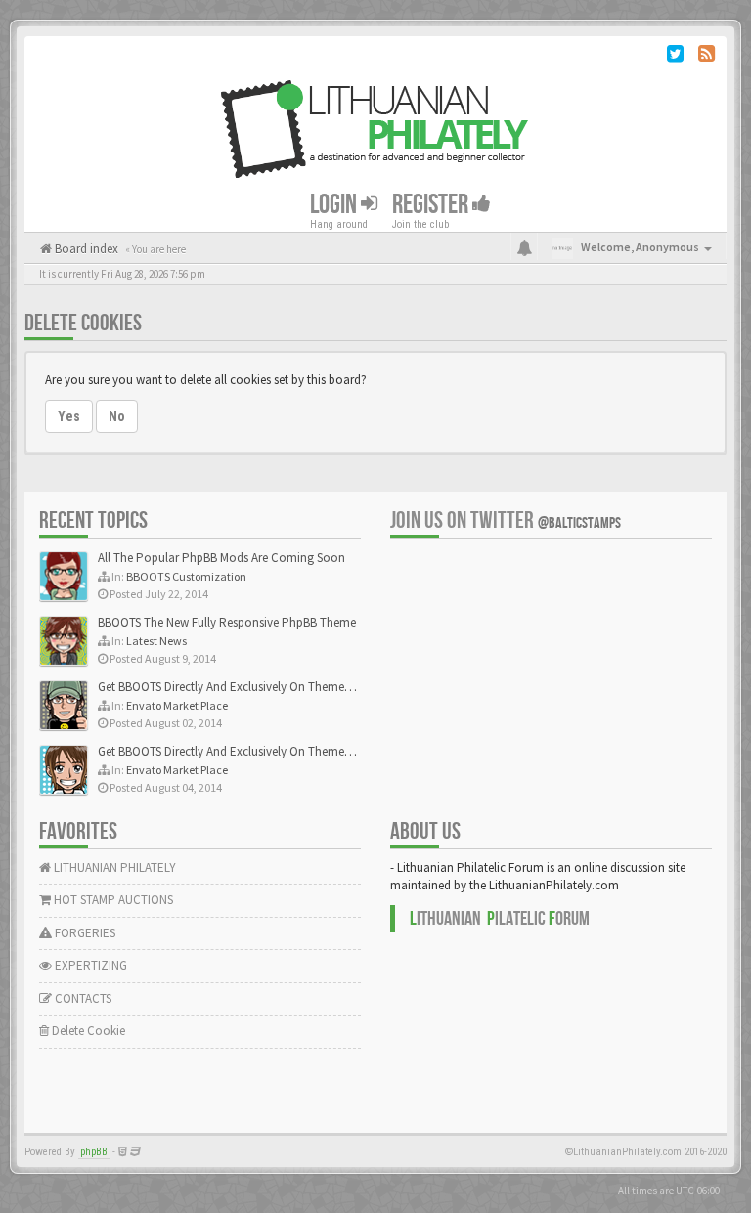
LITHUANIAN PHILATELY (113, 867)
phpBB (94, 1152)
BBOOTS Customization (186, 576)
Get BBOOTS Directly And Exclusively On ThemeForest (237, 686)
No (117, 416)
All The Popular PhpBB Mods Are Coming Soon (221, 557)
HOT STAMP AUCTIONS (112, 899)
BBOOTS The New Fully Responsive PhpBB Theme (227, 622)
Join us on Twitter (505, 520)
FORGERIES (83, 933)
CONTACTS (81, 998)
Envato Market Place (177, 705)
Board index (85, 248)
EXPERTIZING (89, 965)
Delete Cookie (87, 1030)
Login (335, 205)
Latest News (156, 640)
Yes (69, 416)
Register (432, 205)
